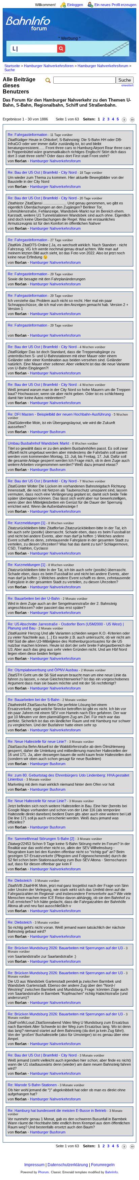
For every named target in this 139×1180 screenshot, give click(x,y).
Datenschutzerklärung (68, 1164)
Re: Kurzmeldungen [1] (26, 523)
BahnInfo (111, 1172)
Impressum (34, 1164)
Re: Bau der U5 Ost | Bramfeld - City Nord (42, 172)
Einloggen (75, 5)
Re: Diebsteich (20, 880)
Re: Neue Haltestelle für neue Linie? (37, 741)
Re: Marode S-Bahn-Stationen (32, 1085)
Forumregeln (103, 1164)
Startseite (12, 66)
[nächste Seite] (124, 119)
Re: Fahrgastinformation (27, 135)
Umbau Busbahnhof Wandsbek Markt (38, 443)
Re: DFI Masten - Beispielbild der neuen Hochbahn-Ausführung (59, 414)
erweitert (127, 85)
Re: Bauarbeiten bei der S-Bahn (33, 700)
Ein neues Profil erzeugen (115, 5)
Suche (9, 70)
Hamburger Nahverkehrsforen (49, 66)
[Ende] (132, 119)
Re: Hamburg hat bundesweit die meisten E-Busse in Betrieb (57, 1110)
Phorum (43, 1172)
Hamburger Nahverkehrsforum (103, 66)
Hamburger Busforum (47, 432)
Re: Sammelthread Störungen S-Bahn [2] (41, 839)
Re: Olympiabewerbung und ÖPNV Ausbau (43, 670)
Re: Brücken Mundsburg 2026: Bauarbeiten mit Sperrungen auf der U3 (65, 948)
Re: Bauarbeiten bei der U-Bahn (34, 598)
